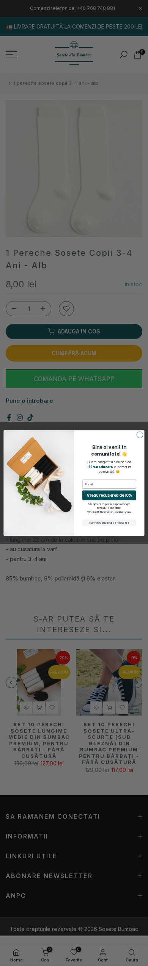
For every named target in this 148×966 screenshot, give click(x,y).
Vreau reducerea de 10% (109, 495)
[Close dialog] (140, 435)
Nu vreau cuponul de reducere (109, 522)
